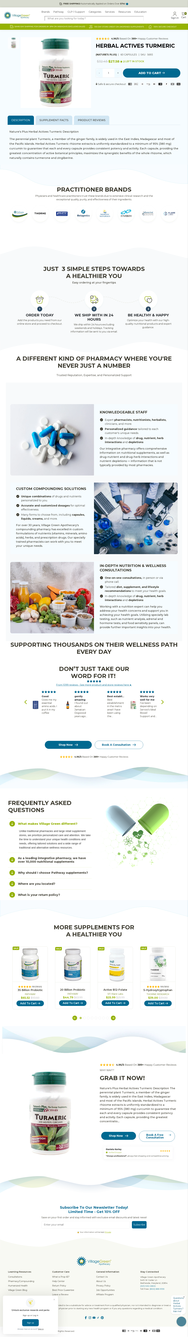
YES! (65, 677)
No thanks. (65, 686)
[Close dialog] (147, 632)
